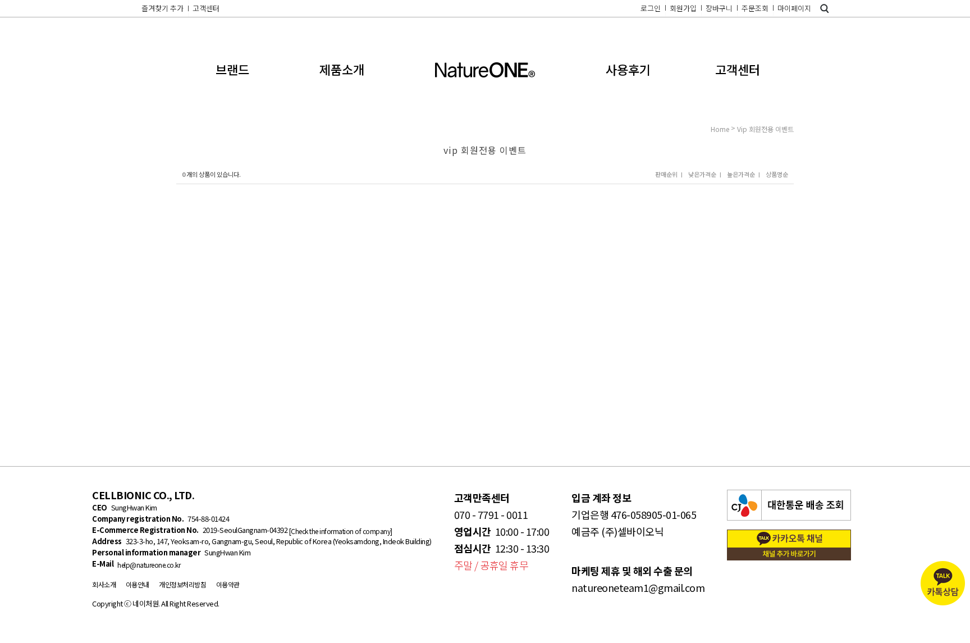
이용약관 (228, 584)
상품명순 (777, 174)
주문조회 (755, 8)
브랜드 (232, 69)
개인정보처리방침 (182, 584)
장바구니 (719, 8)
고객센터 (206, 8)
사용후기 (628, 69)
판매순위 (666, 174)
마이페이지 (794, 8)
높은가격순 (741, 174)
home (720, 129)
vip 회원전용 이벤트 (765, 129)
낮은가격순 (702, 174)
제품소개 (341, 69)
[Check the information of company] (339, 531)
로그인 (650, 8)
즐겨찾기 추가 (162, 8)
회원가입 (683, 8)
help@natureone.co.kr (148, 564)
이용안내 (137, 584)
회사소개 (104, 584)
